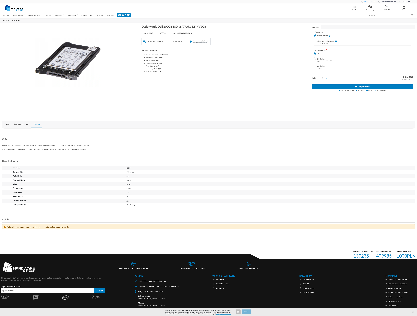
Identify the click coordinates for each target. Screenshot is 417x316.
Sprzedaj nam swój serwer (397, 284)
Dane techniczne (21, 124)
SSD (128, 176)
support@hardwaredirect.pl (168, 286)
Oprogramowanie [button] (86, 15)
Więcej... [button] (100, 15)
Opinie (37, 124)
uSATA (129, 188)
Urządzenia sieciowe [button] (34, 15)
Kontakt (306, 284)
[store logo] (14, 8)
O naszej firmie (308, 279)
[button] (370, 8)
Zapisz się (99, 290)
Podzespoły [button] (59, 15)
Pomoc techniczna (222, 284)
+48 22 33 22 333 (369, 1)
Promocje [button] (110, 15)
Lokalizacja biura (309, 288)
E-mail (370, 90)
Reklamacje (220, 288)
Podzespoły (6, 20)
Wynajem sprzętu (394, 288)
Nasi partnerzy (308, 292)
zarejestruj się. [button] (63, 227)
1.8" (128, 192)
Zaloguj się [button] (51, 227)
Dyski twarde (16, 20)
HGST (128, 168)
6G (127, 201)
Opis (7, 124)
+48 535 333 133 (159, 281)
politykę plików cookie (223, 314)
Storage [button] (48, 15)
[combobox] (390, 15)
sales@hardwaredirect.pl (388, 1)
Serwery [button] (6, 15)
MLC (128, 196)
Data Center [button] (72, 15)
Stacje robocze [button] (18, 15)
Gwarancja (315, 27)
